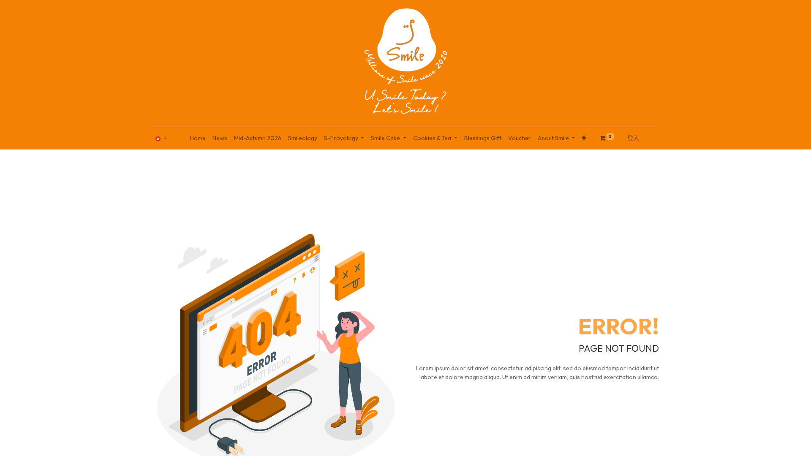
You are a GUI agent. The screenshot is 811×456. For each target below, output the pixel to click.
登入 (633, 138)
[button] (584, 138)
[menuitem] (198, 138)
